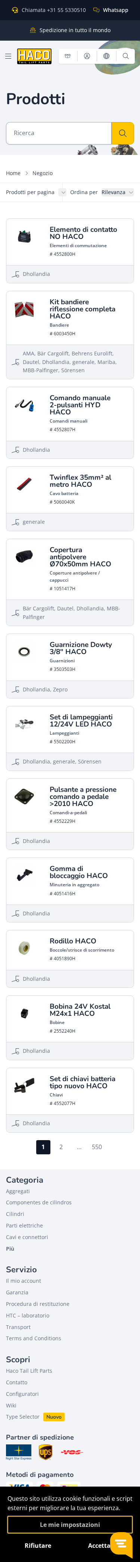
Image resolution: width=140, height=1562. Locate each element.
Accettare (102, 1545)
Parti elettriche (24, 1225)
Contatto (16, 1382)
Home (13, 173)
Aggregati (18, 1191)
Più (10, 1248)
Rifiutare (38, 1545)
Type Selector (23, 1416)
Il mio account (23, 1280)
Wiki (11, 1405)
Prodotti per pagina (30, 192)
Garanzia (17, 1292)
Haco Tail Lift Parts (29, 1370)
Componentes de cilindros (39, 1202)
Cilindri (15, 1213)
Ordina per (84, 192)
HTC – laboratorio (27, 1315)
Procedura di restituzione (37, 1303)
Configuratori (22, 1393)
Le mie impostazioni (70, 1525)
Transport (18, 1327)
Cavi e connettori (27, 1237)
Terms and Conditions (33, 1338)
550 (97, 1147)
